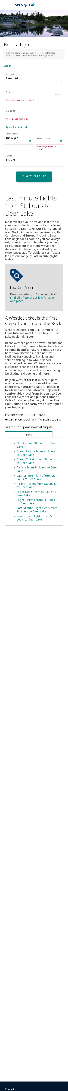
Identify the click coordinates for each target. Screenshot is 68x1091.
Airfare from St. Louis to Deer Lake (37, 469)
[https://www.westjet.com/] (25, 7)
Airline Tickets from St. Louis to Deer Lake (36, 485)
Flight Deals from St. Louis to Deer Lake (36, 493)
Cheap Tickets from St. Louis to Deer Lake (36, 461)
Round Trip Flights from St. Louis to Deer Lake (35, 517)
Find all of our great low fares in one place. (32, 299)
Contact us (11, 1089)
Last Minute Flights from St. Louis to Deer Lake (36, 477)
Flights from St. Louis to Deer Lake (37, 445)
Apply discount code (17, 127)
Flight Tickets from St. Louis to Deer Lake (36, 501)
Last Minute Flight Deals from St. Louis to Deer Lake (37, 509)
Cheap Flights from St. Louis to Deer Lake (36, 453)
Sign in (7, 65)
